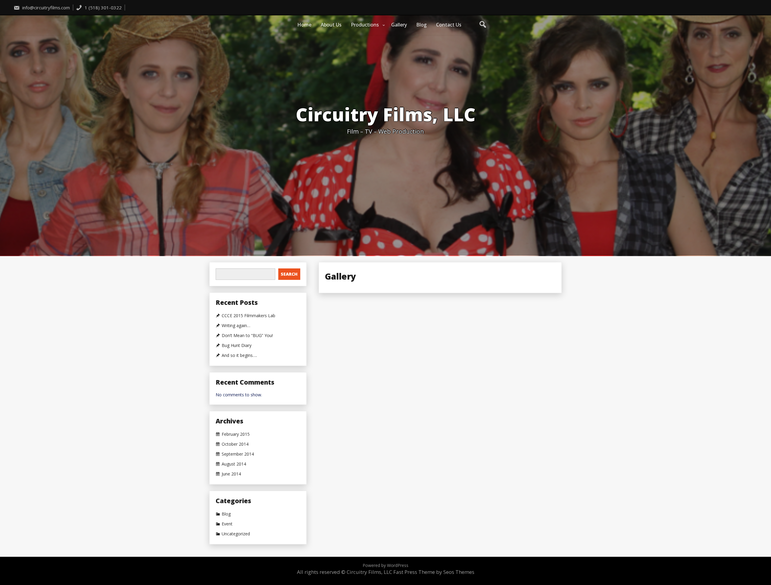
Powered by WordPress (385, 565)
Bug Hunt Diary (236, 345)
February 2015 (236, 434)
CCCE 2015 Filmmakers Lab (248, 315)
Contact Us (448, 24)
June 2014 (231, 474)
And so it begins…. (239, 355)
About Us (331, 24)
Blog (421, 24)
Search (289, 274)
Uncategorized (236, 534)
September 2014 (238, 454)
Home (304, 24)
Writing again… (236, 325)
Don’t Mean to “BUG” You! (247, 335)
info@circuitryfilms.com (45, 8)
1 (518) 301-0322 (102, 8)
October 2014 (235, 444)
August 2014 (234, 464)
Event (227, 524)
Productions (365, 24)
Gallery (399, 24)
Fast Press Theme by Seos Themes (433, 571)
